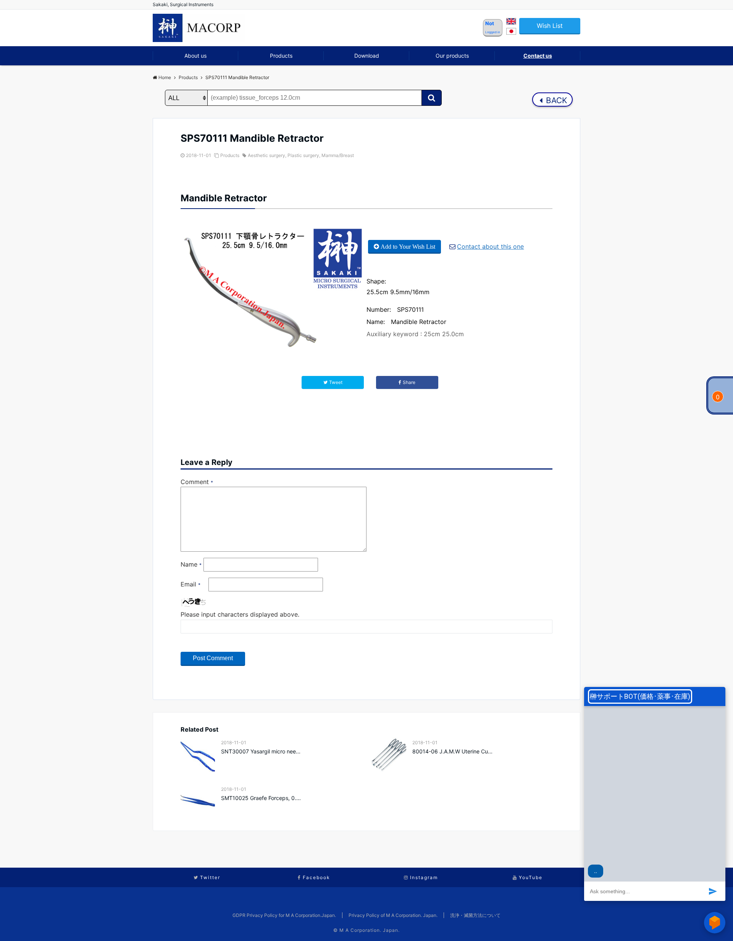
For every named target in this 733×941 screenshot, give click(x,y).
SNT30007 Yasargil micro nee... (260, 751)
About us (195, 55)
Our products (452, 55)
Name (191, 564)
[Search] (431, 98)
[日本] (511, 32)
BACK (555, 100)
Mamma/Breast (337, 155)
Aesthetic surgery (266, 155)
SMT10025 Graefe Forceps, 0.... (261, 798)
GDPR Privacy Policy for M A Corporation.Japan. (284, 915)
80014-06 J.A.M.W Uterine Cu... (452, 751)
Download (366, 55)
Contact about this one (490, 246)
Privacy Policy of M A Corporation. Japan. (393, 915)
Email (190, 584)
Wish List (550, 25)
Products (281, 55)
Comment (197, 482)
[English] (511, 22)
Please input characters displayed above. (240, 614)
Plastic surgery (303, 155)
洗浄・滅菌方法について (475, 915)
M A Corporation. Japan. (369, 930)
